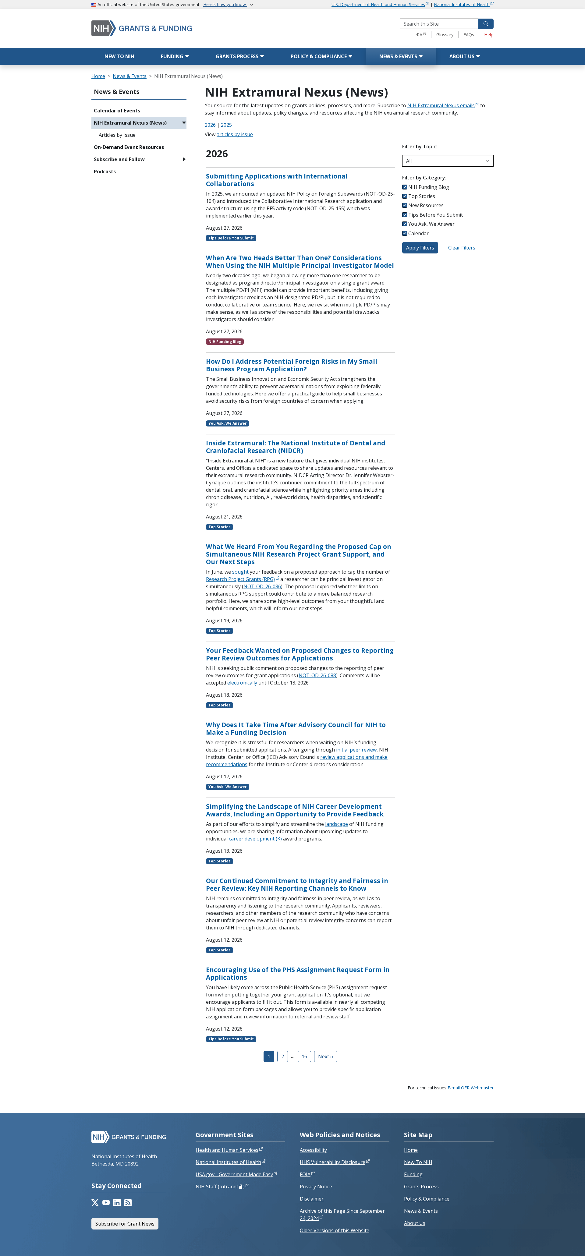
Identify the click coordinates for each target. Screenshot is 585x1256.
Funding (173, 56)
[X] (95, 1202)
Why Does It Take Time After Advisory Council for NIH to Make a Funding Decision (296, 728)
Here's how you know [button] (225, 4)
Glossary (444, 34)
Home (98, 76)
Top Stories (421, 196)
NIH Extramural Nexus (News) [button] (130, 122)
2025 (226, 125)
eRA (418, 34)
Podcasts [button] (105, 171)
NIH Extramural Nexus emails (441, 105)
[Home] (167, 28)
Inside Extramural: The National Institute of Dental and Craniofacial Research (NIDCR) (295, 447)
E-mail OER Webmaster (471, 1088)
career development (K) (255, 838)
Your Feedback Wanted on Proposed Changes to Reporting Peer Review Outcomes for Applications (300, 654)
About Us (462, 56)
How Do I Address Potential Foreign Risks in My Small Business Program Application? (291, 365)
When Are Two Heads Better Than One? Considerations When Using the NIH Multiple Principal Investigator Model (300, 261)
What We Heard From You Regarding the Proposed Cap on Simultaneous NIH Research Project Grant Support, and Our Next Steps (298, 554)
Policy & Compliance (319, 56)
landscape (336, 824)
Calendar (418, 233)
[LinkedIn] (117, 1202)
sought (240, 571)
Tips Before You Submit (435, 214)
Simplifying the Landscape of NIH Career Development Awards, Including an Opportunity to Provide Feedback (295, 810)
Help (489, 34)
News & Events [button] (117, 91)
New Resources (426, 205)
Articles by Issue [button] (117, 135)
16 (304, 1056)
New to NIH (119, 56)
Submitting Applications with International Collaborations (277, 180)
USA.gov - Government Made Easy (234, 1174)
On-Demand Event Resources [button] (129, 147)
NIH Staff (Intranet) (220, 1186)
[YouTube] (106, 1202)
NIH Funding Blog (428, 187)
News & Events (398, 56)
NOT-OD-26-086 (262, 586)
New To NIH (418, 1162)
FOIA (305, 1174)
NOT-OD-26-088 (317, 675)
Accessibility (313, 1150)
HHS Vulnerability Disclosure (332, 1162)
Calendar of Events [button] (117, 110)
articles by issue (235, 134)
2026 (210, 125)
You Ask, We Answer (431, 224)
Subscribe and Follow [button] (119, 159)
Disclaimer (312, 1198)
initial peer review (356, 749)
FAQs (468, 34)
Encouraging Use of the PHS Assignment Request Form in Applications (298, 973)
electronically (242, 682)
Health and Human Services (227, 1150)
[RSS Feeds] (128, 1202)
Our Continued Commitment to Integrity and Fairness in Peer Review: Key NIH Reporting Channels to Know (297, 884)
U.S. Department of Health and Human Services (378, 4)
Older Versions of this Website (334, 1230)
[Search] (486, 24)
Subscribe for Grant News (124, 1223)
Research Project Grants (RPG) (240, 579)
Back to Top (558, 1244)
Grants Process (238, 56)
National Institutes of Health (462, 4)
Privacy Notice (316, 1186)
